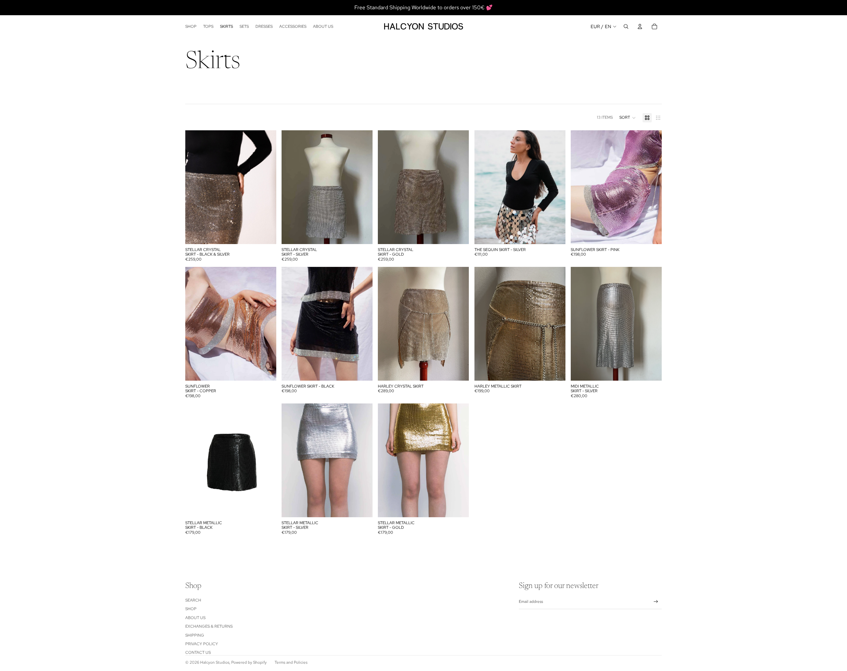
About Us (195, 617)
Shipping (194, 635)
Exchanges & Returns (209, 626)
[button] (627, 117)
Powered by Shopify (249, 662)
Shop (191, 608)
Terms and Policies (291, 662)
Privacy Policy (201, 644)
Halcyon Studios (214, 662)
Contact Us (198, 652)
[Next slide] (266, 187)
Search (193, 600)
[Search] (626, 26)
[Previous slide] (195, 187)
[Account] (640, 26)
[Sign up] (656, 602)
